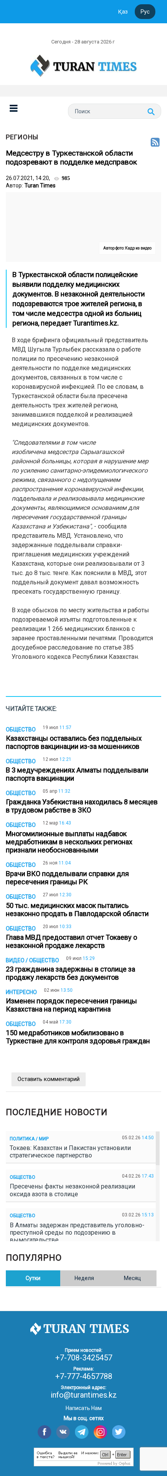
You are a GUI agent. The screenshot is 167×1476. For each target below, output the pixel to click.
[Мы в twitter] (119, 1432)
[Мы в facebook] (44, 1432)
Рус (145, 12)
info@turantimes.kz (83, 1395)
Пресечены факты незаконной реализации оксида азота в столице (72, 1190)
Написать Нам (84, 1408)
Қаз (123, 12)
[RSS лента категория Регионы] (155, 143)
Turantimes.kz (95, 323)
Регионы (22, 137)
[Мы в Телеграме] (82, 1432)
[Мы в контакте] (63, 1432)
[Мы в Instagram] (100, 1432)
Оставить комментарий (48, 1079)
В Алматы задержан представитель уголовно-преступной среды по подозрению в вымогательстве (77, 1232)
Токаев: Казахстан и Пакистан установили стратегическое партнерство (70, 1151)
